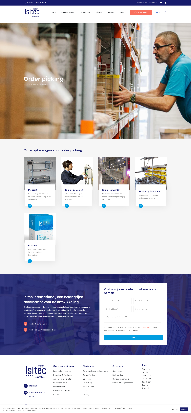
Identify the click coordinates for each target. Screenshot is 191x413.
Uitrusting (87, 383)
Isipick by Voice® (74, 190)
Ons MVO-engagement (122, 383)
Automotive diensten (62, 379)
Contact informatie (120, 379)
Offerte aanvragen (141, 12)
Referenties (142, 3)
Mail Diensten (59, 387)
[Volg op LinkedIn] (165, 3)
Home (53, 12)
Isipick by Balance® (149, 191)
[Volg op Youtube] (161, 3)
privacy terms (145, 328)
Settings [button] (174, 409)
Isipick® (32, 245)
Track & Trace (88, 387)
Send (133, 337)
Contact (122, 12)
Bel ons (33, 386)
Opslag (86, 394)
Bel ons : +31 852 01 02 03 (37, 3)
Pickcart (32, 190)
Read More (31, 410)
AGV (85, 390)
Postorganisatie (60, 383)
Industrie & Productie (62, 375)
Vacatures (153, 3)
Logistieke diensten (62, 371)
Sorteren (87, 379)
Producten (85, 12)
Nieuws (99, 12)
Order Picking (89, 375)
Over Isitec (110, 12)
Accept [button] (184, 409)
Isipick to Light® (111, 190)
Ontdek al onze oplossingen (95, 371)
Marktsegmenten (67, 12)
